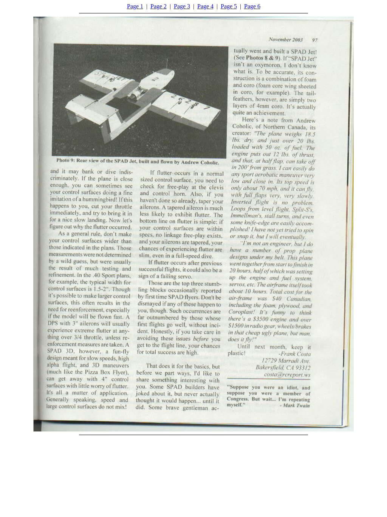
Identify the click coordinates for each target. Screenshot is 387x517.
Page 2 (158, 6)
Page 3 (182, 6)
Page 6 (252, 6)
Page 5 (229, 6)
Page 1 (135, 6)
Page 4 (205, 6)
